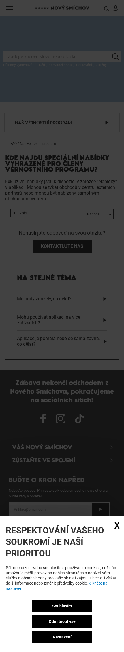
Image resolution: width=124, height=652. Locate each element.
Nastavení (62, 637)
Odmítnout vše (62, 621)
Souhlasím (62, 606)
